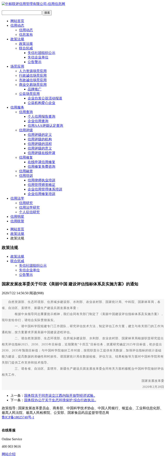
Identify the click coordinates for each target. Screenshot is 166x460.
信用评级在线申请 (41, 153)
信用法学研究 (29, 207)
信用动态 (17, 25)
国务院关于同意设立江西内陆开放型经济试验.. (59, 395)
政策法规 (17, 39)
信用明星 (17, 216)
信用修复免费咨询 (41, 166)
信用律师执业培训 (41, 180)
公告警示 (35, 62)
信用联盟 (17, 221)
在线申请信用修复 (41, 162)
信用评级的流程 (40, 144)
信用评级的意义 (40, 148)
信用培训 (26, 175)
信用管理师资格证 (41, 185)
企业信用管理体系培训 (45, 189)
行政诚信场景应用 (33, 75)
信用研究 (26, 203)
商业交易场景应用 (33, 84)
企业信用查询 (38, 121)
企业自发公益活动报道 (45, 98)
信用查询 (26, 112)
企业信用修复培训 (41, 194)
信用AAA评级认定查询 (45, 125)
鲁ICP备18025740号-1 (18, 417)
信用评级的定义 (40, 135)
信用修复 (26, 157)
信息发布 (26, 34)
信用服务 (17, 107)
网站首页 (17, 21)
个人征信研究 (29, 212)
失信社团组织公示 (41, 53)
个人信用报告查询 (41, 116)
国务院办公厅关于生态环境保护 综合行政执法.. (60, 400)
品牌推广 (35, 89)
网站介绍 (9, 454)
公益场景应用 (29, 94)
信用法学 (17, 198)
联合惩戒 (26, 48)
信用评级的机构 (40, 139)
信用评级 (26, 130)
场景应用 (17, 66)
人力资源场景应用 (33, 71)
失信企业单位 (38, 57)
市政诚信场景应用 (33, 80)
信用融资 (26, 171)
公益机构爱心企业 (41, 103)
